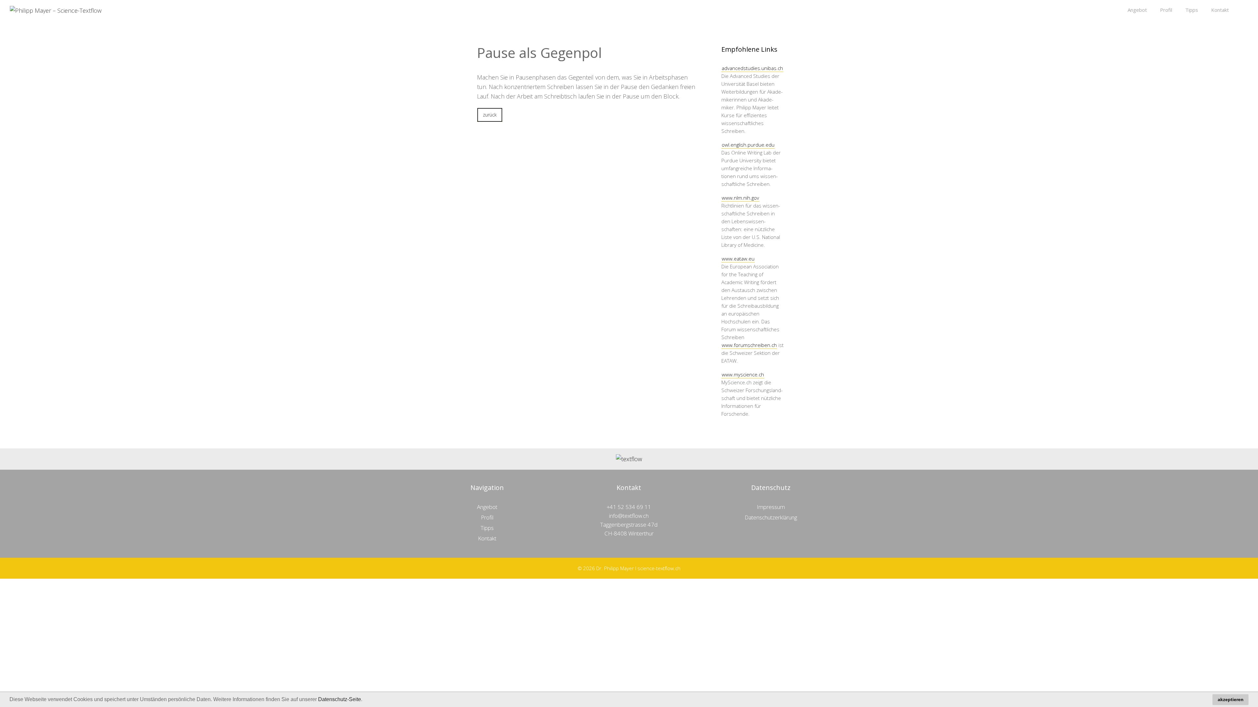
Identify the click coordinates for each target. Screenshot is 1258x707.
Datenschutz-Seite (339, 699)
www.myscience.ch (743, 374)
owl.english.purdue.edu (748, 144)
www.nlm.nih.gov (740, 197)
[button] (365, 700)
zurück (490, 115)
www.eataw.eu (738, 258)
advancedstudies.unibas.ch (752, 68)
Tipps (1191, 10)
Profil (1166, 10)
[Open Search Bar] (1241, 10)
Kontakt (1220, 10)
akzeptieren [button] (1231, 699)
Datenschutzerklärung (771, 517)
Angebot (1137, 10)
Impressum (771, 507)
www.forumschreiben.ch (749, 345)
